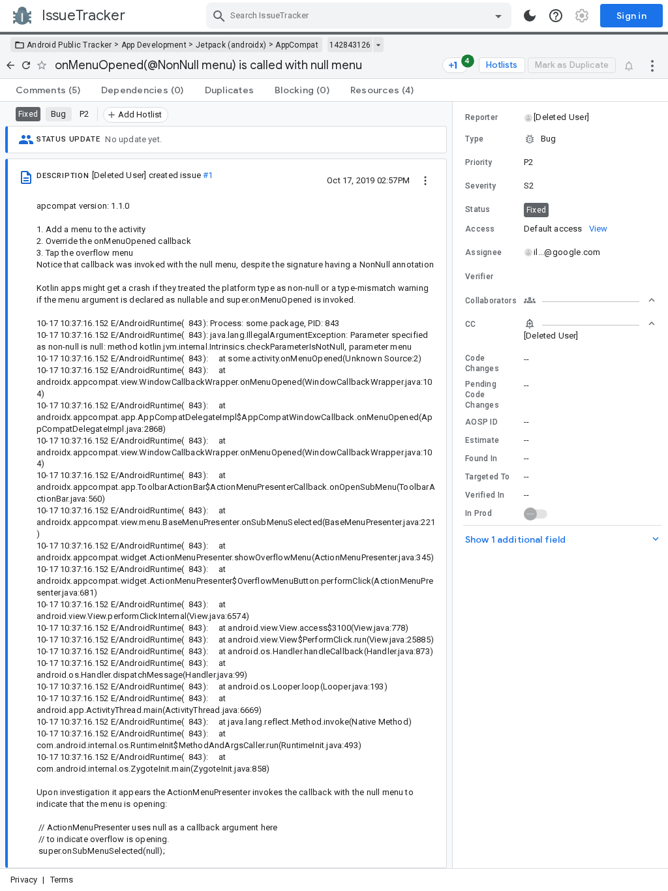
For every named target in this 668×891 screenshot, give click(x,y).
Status (478, 209)
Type (474, 138)
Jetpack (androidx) (231, 45)
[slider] (454, 485)
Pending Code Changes (482, 395)
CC (470, 324)
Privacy (23, 879)
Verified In (484, 495)
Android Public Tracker (69, 45)
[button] (560, 117)
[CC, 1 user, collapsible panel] (590, 323)
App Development (154, 45)
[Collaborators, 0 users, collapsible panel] (590, 300)
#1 (208, 175)
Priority (478, 162)
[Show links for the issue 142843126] (378, 45)
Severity (480, 185)
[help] (556, 16)
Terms (62, 879)
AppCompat (296, 45)
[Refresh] (26, 65)
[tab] (48, 90)
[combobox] (360, 15)
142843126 (350, 45)
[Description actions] (425, 180)
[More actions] (652, 65)
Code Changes (482, 363)
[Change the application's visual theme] (530, 16)
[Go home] (10, 65)
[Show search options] (498, 15)
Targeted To (487, 476)
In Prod (478, 513)
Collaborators (491, 300)
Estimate (482, 440)
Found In (481, 458)
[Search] (219, 15)
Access (480, 229)
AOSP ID (481, 422)
